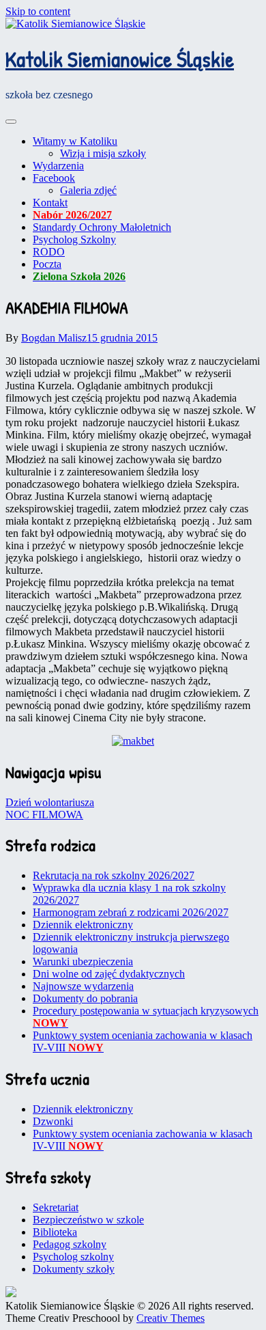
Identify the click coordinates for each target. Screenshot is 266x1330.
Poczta (47, 264)
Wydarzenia (58, 165)
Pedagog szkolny (69, 1244)
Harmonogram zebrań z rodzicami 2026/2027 (130, 912)
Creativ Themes (170, 1318)
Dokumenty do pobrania (85, 998)
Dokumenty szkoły (74, 1269)
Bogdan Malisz (54, 338)
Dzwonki (53, 1121)
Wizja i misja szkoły (103, 153)
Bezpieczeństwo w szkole (88, 1219)
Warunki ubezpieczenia (83, 961)
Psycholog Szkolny (74, 239)
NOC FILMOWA (44, 814)
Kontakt (50, 202)
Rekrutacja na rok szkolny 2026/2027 (113, 875)
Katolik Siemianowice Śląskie (119, 59)
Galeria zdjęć (88, 190)
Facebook (54, 178)
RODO (49, 252)
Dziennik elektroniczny (83, 924)
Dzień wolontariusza (49, 802)
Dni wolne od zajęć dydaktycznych (109, 974)
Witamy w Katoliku (75, 141)
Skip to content (37, 11)
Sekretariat (55, 1207)
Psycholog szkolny (73, 1256)
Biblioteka (55, 1232)
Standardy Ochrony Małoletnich (102, 227)
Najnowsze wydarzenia (83, 986)
